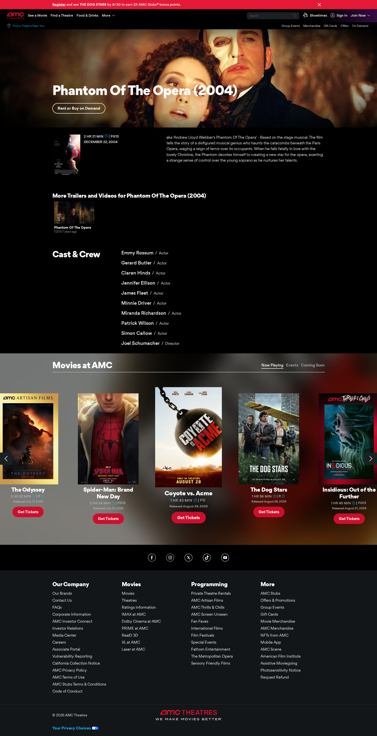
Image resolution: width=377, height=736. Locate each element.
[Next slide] (371, 459)
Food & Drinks (87, 15)
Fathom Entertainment (210, 649)
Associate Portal (66, 649)
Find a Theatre (62, 15)
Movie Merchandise (277, 621)
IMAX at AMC (134, 614)
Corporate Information (71, 614)
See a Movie (37, 15)
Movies (128, 593)
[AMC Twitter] (188, 557)
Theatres (129, 600)
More (106, 15)
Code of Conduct (67, 691)
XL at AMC (131, 642)
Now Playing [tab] (272, 365)
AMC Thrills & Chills (207, 607)
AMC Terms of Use (68, 677)
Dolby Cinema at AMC (141, 621)
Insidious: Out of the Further (349, 493)
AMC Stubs (270, 593)
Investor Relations (67, 628)
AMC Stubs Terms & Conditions (79, 684)
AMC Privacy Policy (69, 670)
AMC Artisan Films (207, 600)
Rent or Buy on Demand (79, 108)
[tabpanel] (188, 459)
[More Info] (106, 135)
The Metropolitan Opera (212, 656)
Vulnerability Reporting (72, 656)
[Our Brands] (188, 715)
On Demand (360, 26)
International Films (207, 628)
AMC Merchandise (276, 628)
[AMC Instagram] (170, 557)
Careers (59, 642)
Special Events (203, 642)
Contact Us (62, 600)
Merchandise (311, 26)
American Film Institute (280, 656)
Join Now (358, 15)
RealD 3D (130, 635)
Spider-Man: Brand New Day (108, 493)
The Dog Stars (268, 489)
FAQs (57, 607)
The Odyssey (28, 489)
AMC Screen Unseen (209, 614)
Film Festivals (202, 635)
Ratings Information (139, 607)
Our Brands (62, 593)
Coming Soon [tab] (313, 365)
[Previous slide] (6, 459)
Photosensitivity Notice (280, 670)
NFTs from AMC (274, 635)
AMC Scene (270, 649)
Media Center (64, 635)
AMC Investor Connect (72, 621)
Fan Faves (199, 621)
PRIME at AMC (135, 628)
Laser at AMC (133, 649)
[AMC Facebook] (152, 557)
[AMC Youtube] (225, 557)
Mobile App (270, 642)
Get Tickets (28, 511)
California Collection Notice (76, 663)
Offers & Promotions (277, 600)
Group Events (291, 26)
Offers (345, 26)
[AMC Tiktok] (206, 557)
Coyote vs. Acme (188, 493)
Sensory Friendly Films (210, 663)
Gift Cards (330, 26)
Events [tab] (292, 365)
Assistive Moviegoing (278, 663)
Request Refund (274, 677)
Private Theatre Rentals (211, 593)
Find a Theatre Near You (29, 26)
